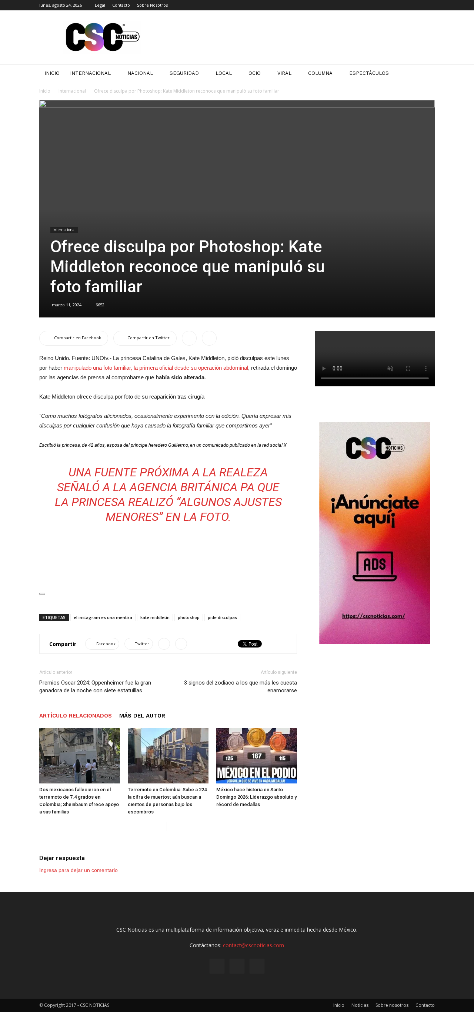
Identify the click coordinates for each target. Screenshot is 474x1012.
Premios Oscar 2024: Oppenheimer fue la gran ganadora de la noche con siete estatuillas (95, 686)
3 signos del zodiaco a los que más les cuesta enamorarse (240, 686)
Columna (320, 73)
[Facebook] (404, 5)
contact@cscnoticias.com (253, 945)
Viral (284, 73)
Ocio (254, 73)
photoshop (189, 617)
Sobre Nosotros (152, 5)
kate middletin (155, 617)
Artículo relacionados (75, 715)
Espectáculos (369, 73)
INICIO (52, 73)
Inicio (44, 91)
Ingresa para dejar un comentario (78, 870)
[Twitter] (429, 5)
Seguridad (184, 73)
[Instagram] (417, 5)
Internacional (90, 73)
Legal (100, 5)
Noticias (359, 1005)
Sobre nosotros (391, 1005)
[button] (426, 73)
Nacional (140, 73)
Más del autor (142, 715)
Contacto (121, 5)
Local (224, 73)
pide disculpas (222, 617)
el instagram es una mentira (103, 617)
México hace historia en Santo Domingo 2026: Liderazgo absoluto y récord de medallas (256, 797)
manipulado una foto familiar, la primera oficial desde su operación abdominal (156, 367)
